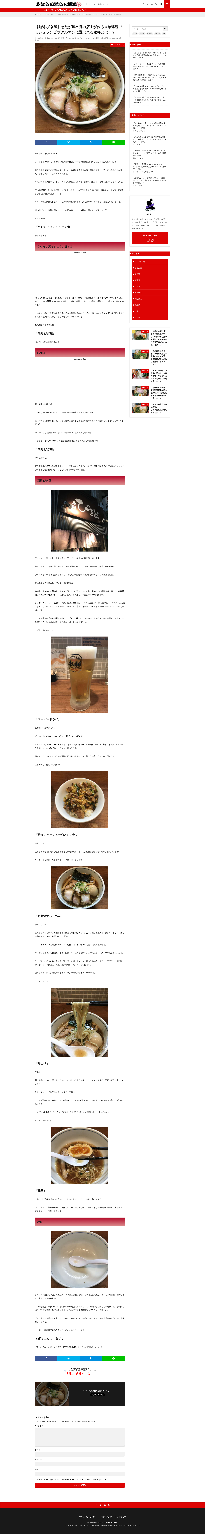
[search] (165, 28)
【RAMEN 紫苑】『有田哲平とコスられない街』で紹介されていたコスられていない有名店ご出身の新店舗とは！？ (149, 77)
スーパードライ (91, 38)
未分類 (137, 317)
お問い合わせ (103, 4)
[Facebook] (46, 142)
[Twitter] (68, 142)
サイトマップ (90, 4)
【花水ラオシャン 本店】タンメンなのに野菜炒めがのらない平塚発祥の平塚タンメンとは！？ (149, 66)
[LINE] (113, 142)
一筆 (136, 311)
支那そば (157, 33)
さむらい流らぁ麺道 (109, 1522)
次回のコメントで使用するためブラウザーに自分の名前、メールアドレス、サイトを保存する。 (72, 1479)
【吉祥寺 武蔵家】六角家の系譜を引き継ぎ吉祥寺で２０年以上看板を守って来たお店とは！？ (159, 375)
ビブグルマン (80, 38)
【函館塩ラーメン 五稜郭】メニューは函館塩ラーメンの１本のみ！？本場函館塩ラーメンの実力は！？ (149, 180)
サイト (37, 1469)
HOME (39, 14)
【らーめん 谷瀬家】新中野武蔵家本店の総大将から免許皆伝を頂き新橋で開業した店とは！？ (159, 392)
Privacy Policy (113, 1525)
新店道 (137, 274)
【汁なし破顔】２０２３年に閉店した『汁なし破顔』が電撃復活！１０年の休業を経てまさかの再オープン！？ (149, 88)
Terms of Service (129, 1525)
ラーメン (142, 33)
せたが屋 (118, 38)
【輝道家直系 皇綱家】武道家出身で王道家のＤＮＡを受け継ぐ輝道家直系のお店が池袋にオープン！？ (159, 357)
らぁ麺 (135, 33)
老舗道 (137, 305)
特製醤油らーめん (109, 38)
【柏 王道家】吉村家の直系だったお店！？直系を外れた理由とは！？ (159, 408)
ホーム (80, 4)
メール (38, 1460)
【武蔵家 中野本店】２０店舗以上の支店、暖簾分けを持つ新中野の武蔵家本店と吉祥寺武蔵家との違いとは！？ (159, 338)
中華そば (149, 33)
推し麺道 (138, 299)
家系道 (137, 280)
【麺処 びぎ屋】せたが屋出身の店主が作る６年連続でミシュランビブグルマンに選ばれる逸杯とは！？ (90, 14)
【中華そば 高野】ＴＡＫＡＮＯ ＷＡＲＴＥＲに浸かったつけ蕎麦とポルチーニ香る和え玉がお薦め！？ (149, 152)
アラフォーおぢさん (142, 172)
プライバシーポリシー (88, 1517)
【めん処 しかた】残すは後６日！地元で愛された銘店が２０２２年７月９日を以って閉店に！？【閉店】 (149, 125)
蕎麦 (164, 33)
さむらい (138, 131)
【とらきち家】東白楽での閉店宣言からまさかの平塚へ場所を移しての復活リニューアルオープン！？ (149, 55)
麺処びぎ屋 (99, 38)
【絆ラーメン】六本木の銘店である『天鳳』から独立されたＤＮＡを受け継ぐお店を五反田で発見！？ (149, 99)
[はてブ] (91, 142)
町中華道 (138, 293)
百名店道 (61, 38)
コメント (39, 1426)
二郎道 (137, 286)
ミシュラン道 (49, 14)
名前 (37, 1450)
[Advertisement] (80, 274)
